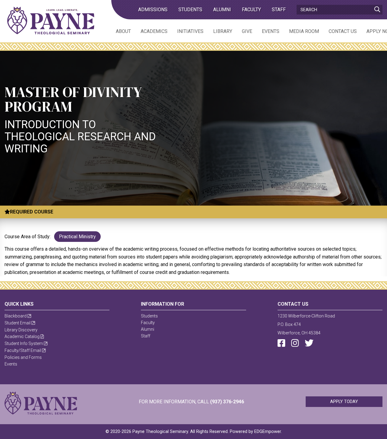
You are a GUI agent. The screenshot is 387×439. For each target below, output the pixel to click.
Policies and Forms (23, 357)
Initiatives (190, 31)
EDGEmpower (267, 431)
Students (190, 9)
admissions (152, 9)
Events (270, 31)
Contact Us (343, 31)
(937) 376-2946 (227, 402)
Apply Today (344, 401)
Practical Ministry (77, 236)
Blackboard (16, 316)
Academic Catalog (23, 336)
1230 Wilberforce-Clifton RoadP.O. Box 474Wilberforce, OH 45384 (306, 324)
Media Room (304, 31)
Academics (154, 31)
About (123, 31)
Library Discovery (21, 329)
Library (222, 31)
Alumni (222, 9)
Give (247, 31)
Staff (279, 9)
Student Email (18, 322)
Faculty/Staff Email (23, 350)
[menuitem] (118, 31)
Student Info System (24, 343)
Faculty (251, 9)
